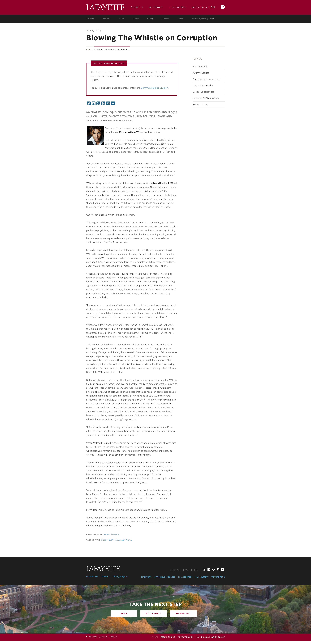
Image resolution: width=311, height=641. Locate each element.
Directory (146, 577)
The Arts (106, 19)
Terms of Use (168, 637)
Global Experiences (203, 91)
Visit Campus (153, 613)
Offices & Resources (164, 577)
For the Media (200, 66)
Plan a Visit (92, 576)
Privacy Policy (185, 637)
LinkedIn (223, 569)
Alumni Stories (201, 72)
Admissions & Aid (203, 7)
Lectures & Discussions (206, 98)
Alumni (180, 19)
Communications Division (154, 88)
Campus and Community (207, 79)
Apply (124, 613)
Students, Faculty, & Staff (203, 19)
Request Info (183, 613)
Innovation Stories (203, 85)
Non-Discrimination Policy (210, 637)
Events (136, 19)
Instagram (218, 569)
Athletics (90, 19)
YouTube (213, 569)
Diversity (115, 534)
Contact (105, 576)
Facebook (209, 569)
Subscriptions (200, 104)
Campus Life (178, 7)
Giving (150, 19)
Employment (201, 577)
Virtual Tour (218, 577)
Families (165, 19)
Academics (156, 7)
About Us (137, 7)
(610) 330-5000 (120, 576)
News (121, 19)
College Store (185, 577)
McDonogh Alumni (123, 540)
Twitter (204, 569)
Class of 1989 (107, 540)
